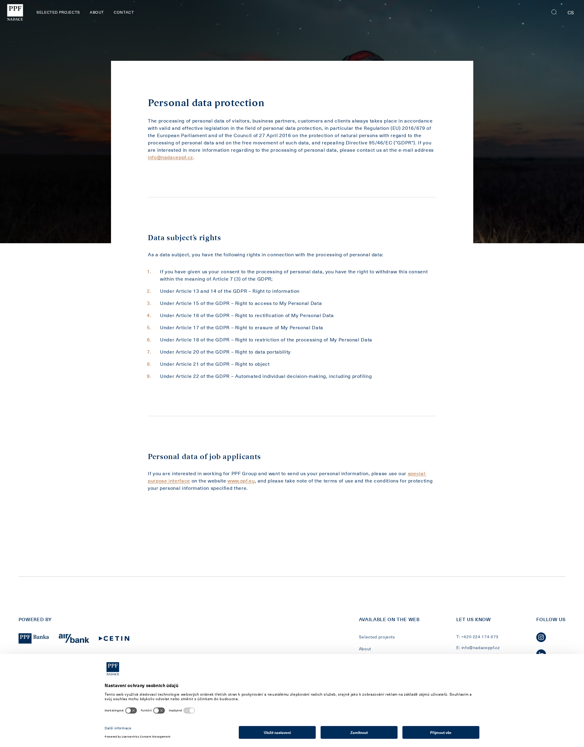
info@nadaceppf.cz (170, 157)
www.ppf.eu (241, 480)
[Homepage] (14, 12)
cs (571, 12)
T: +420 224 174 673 (477, 636)
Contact (124, 12)
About (97, 12)
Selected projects (58, 12)
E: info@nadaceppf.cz (478, 647)
